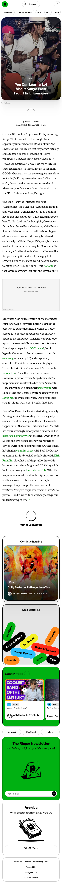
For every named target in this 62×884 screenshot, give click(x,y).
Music (30, 79)
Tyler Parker (21, 593)
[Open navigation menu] (57, 4)
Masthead (31, 732)
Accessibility (31, 867)
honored (49, 266)
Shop (50, 732)
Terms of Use (17, 861)
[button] (31, 4)
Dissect (50, 716)
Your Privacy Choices (41, 862)
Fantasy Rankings (25, 12)
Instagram (29, 872)
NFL (48, 12)
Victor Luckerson (32, 121)
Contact (12, 732)
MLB (57, 12)
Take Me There (31, 848)
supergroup (44, 387)
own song (8, 358)
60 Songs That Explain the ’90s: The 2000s (24, 715)
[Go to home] (5, 4)
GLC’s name (36, 348)
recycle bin (8, 373)
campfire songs (24, 450)
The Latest (8, 12)
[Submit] (54, 793)
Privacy (28, 861)
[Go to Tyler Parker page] (10, 594)
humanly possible (36, 470)
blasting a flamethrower (16, 435)
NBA (39, 12)
